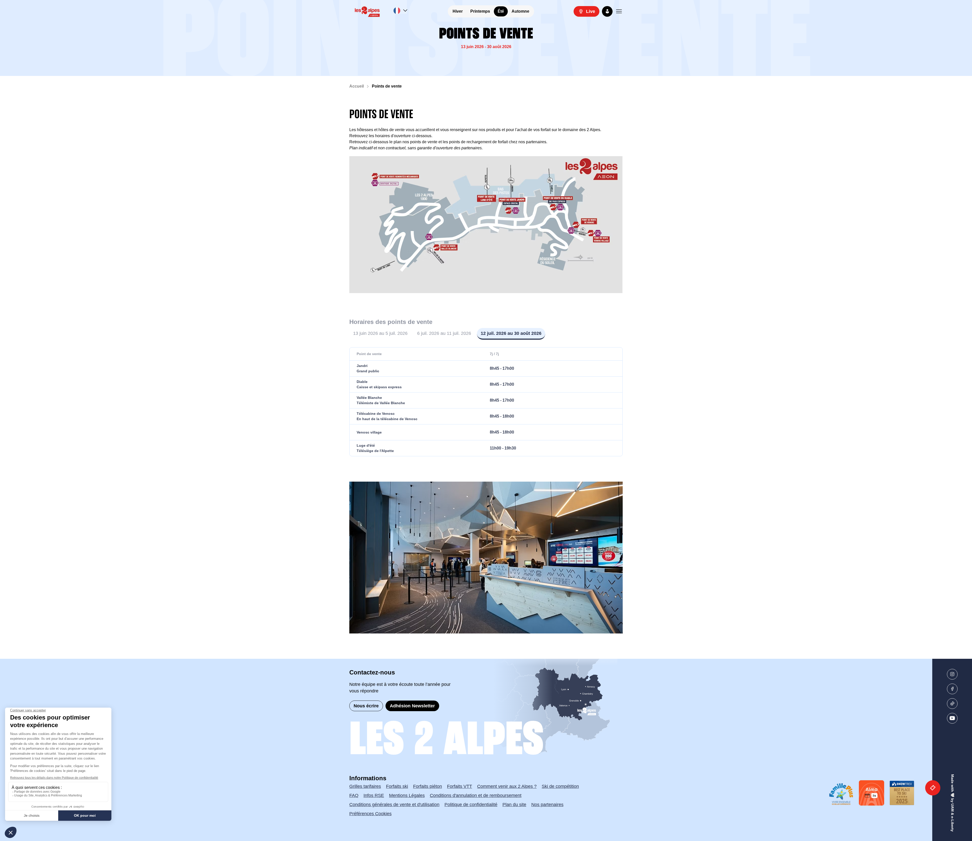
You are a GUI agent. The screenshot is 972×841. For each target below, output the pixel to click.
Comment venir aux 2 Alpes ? (507, 786)
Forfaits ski (397, 786)
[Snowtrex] (902, 793)
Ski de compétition (560, 786)
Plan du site (514, 804)
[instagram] (952, 674)
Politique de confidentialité (470, 804)
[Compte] (607, 11)
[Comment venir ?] (527, 707)
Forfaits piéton (427, 786)
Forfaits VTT (459, 786)
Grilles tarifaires (365, 786)
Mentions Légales (407, 795)
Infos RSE (373, 795)
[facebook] (952, 689)
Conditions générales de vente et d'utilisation (394, 804)
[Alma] (871, 793)
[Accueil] (367, 11)
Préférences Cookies (370, 813)
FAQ (353, 795)
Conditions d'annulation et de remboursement (475, 795)
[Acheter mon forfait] (932, 787)
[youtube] (952, 718)
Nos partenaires (547, 804)
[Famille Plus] (841, 794)
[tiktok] (952, 703)
